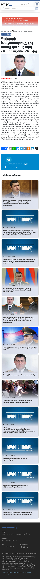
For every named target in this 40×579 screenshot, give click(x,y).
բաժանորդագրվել (12, 167)
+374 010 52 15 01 (8, 547)
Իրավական (6, 34)
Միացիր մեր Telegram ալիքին (16, 164)
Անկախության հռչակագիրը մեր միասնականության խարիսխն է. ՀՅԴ (15, 19)
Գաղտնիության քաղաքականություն (13, 572)
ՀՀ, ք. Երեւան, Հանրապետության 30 (16, 534)
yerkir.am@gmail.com (9, 541)
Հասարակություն (22, 20)
